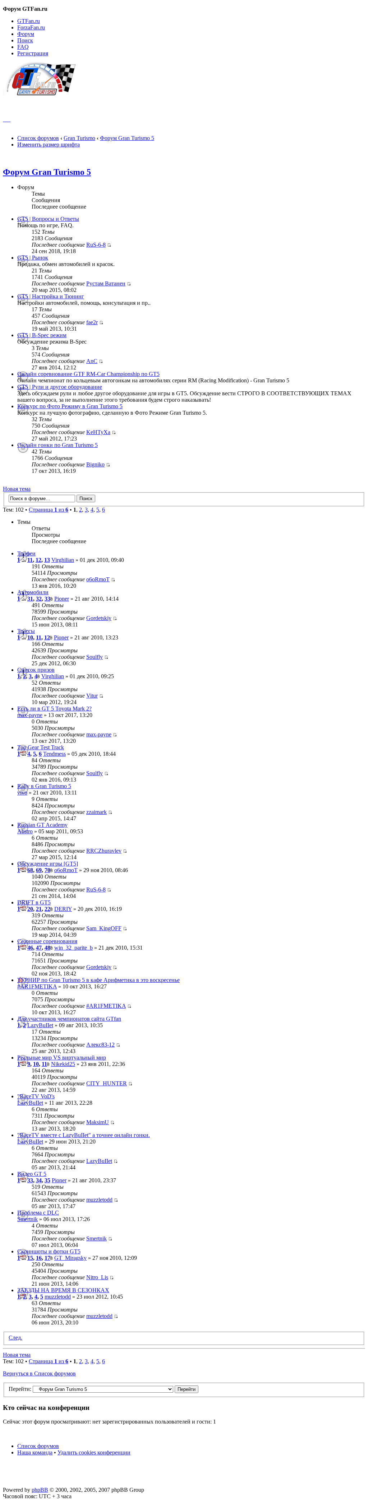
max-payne (29, 715)
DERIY (63, 909)
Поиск (25, 40)
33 (47, 599)
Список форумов (38, 138)
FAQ (23, 47)
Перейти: (20, 1389)
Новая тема (17, 489)
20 (30, 909)
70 (47, 870)
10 (30, 637)
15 (30, 1258)
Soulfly (94, 657)
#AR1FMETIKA (37, 986)
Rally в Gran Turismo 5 (44, 786)
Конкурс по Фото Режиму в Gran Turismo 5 (70, 406)
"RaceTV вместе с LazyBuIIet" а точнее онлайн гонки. (83, 1135)
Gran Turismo (79, 138)
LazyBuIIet (40, 1025)
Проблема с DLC (38, 1213)
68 (30, 870)
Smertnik (27, 1219)
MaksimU (97, 1122)
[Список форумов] (42, 93)
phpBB (40, 1490)
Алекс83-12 (100, 1045)
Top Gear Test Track (40, 747)
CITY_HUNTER (106, 1083)
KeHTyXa (98, 432)
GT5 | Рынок (32, 258)
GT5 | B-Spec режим (41, 335)
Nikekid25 (63, 1064)
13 (47, 560)
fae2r (92, 322)
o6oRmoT (98, 579)
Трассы (26, 631)
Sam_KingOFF (103, 928)
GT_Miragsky (70, 1258)
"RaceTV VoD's (36, 1096)
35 (47, 1180)
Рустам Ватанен (105, 283)
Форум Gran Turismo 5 (127, 138)
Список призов (36, 670)
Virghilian (62, 560)
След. (15, 1338)
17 (47, 1258)
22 (47, 909)
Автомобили (33, 592)
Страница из (48, 510)
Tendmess (54, 754)
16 (39, 1258)
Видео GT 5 (31, 1174)
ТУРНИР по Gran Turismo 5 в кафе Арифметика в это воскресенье (98, 980)
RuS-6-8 (96, 245)
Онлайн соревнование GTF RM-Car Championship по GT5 (88, 374)
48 (47, 948)
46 (30, 948)
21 (39, 909)
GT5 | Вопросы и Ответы (48, 219)
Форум (25, 34)
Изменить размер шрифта (48, 144)
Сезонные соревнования (47, 941)
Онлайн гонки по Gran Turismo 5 (57, 445)
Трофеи (26, 553)
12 (38, 560)
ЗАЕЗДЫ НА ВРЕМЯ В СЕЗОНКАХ (63, 1290)
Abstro (25, 831)
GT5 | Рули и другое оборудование (59, 387)
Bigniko (95, 464)
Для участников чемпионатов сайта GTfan (69, 1019)
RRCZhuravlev (103, 851)
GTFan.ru (28, 21)
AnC (91, 361)
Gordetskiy (98, 618)
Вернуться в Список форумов (39, 1373)
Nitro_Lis (97, 1277)
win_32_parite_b (73, 948)
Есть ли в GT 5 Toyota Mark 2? (54, 708)
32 (39, 599)
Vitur (92, 696)
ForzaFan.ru (31, 27)
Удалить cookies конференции (94, 1452)
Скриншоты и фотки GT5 (48, 1251)
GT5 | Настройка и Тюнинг (50, 296)
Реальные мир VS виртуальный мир (61, 1057)
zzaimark (96, 812)
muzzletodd (99, 1200)
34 (39, 1180)
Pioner (61, 599)
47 (39, 948)
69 (39, 870)
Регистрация (32, 53)
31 (30, 599)
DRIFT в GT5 (34, 902)
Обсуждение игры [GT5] (47, 864)
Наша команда (34, 1452)
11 (30, 560)
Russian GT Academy (42, 825)
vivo (22, 793)
